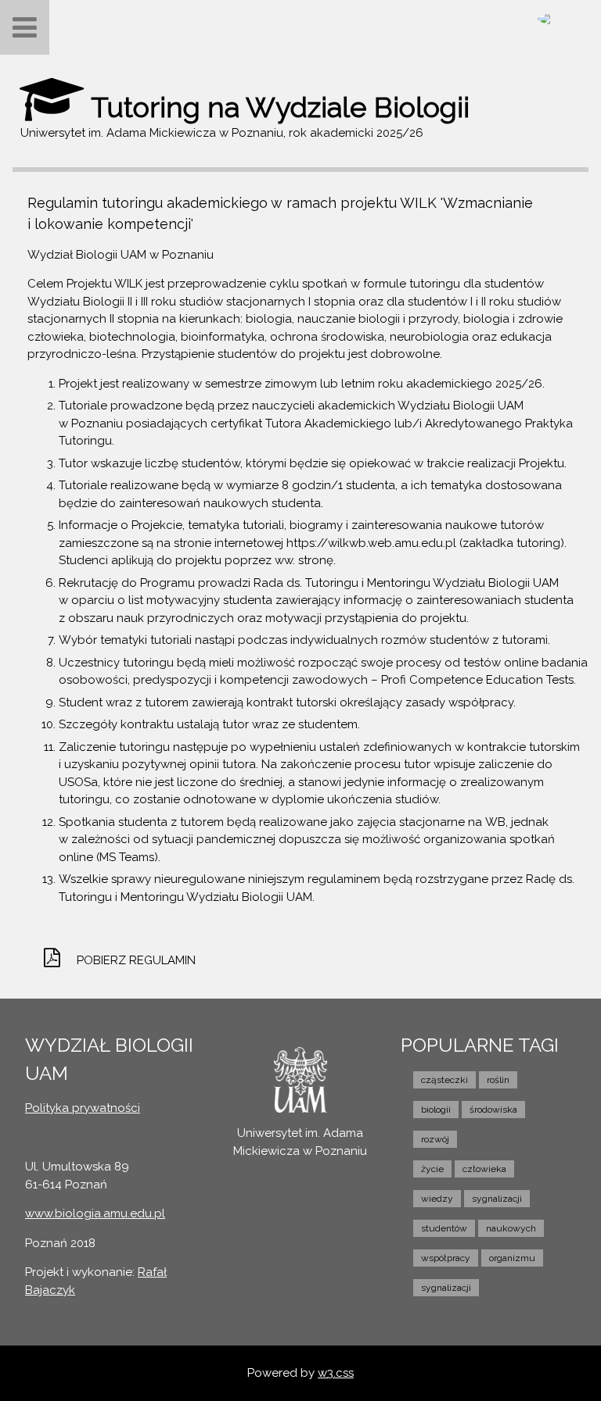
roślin (498, 1079)
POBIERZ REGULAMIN (136, 960)
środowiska (493, 1109)
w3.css (336, 1373)
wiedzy (437, 1198)
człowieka (484, 1168)
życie (432, 1168)
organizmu (512, 1258)
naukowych (511, 1228)
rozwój (435, 1139)
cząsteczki (444, 1079)
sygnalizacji (497, 1198)
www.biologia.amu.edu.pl (95, 1213)
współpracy (445, 1258)
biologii (436, 1109)
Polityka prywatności (82, 1108)
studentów (444, 1228)
